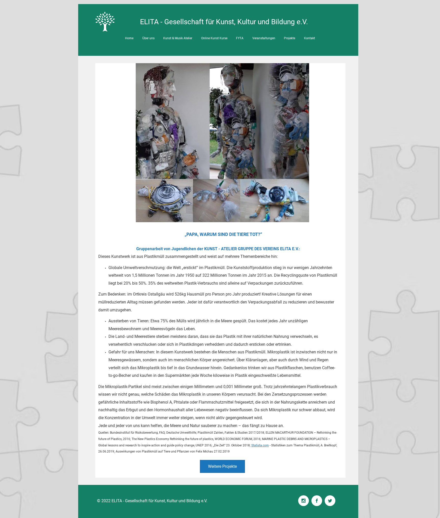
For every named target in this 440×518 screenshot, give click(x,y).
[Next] (338, 272)
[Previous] (102, 272)
